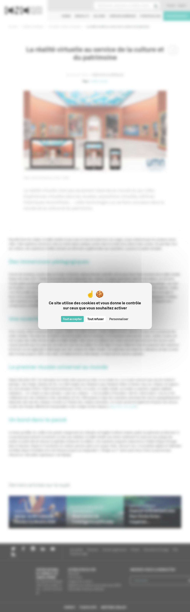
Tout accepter (72, 319)
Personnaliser (118, 319)
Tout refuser (95, 319)
